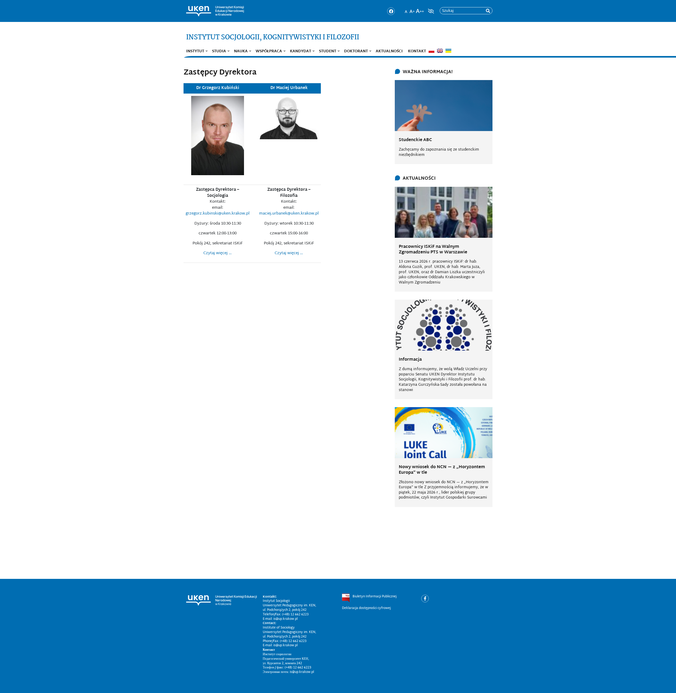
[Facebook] (391, 11)
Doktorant (356, 51)
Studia (219, 51)
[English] (440, 51)
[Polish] (431, 51)
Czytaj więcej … (217, 253)
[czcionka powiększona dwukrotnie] (420, 9)
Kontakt (417, 51)
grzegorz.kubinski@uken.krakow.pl (218, 213)
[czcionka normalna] (406, 9)
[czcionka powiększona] (412, 9)
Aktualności (389, 51)
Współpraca (269, 51)
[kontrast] (430, 11)
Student (327, 51)
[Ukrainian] (448, 51)
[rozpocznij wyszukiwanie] (488, 11)
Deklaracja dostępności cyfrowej (366, 608)
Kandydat (300, 51)
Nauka (241, 51)
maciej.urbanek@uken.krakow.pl (289, 213)
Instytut (195, 51)
